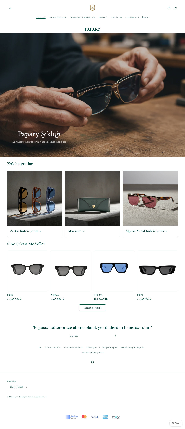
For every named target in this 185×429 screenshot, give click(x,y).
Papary (16, 397)
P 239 (10, 295)
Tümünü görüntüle (92, 308)
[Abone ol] (115, 336)
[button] (10, 8)
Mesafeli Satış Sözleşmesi (132, 347)
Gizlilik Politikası (53, 347)
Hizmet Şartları (93, 347)
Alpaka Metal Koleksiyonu (145, 231)
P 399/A (98, 295)
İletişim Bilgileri (110, 347)
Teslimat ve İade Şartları (92, 352)
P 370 (140, 295)
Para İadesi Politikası (73, 347)
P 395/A (55, 295)
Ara (40, 347)
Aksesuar (74, 231)
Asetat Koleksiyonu (24, 231)
